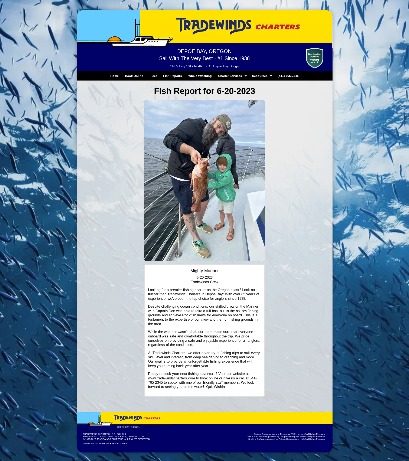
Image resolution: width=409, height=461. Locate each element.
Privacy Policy (121, 443)
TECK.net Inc (297, 434)
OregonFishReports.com (292, 436)
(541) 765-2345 (288, 76)
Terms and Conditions (96, 443)
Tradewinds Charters (96, 434)
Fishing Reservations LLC (291, 439)
